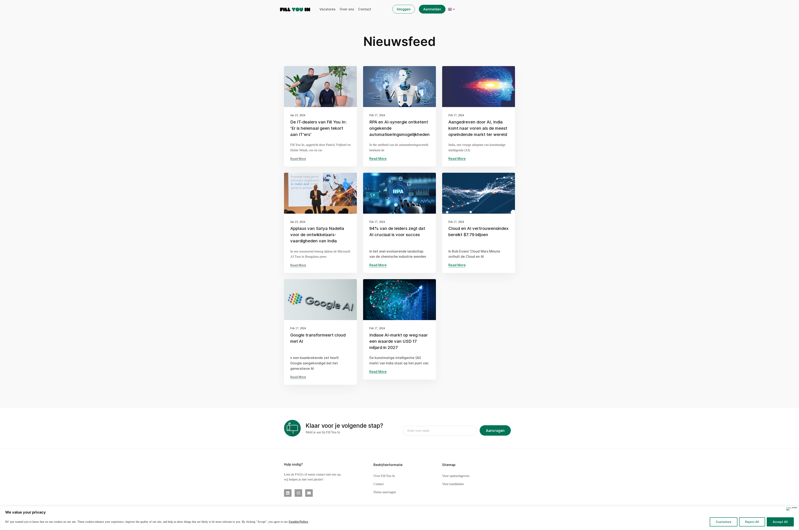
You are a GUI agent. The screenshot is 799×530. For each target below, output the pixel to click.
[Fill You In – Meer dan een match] (295, 9)
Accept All (780, 522)
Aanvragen (495, 431)
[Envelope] (309, 493)
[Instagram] (298, 493)
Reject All (752, 522)
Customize (723, 522)
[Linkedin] (288, 493)
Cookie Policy (298, 521)
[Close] (791, 508)
